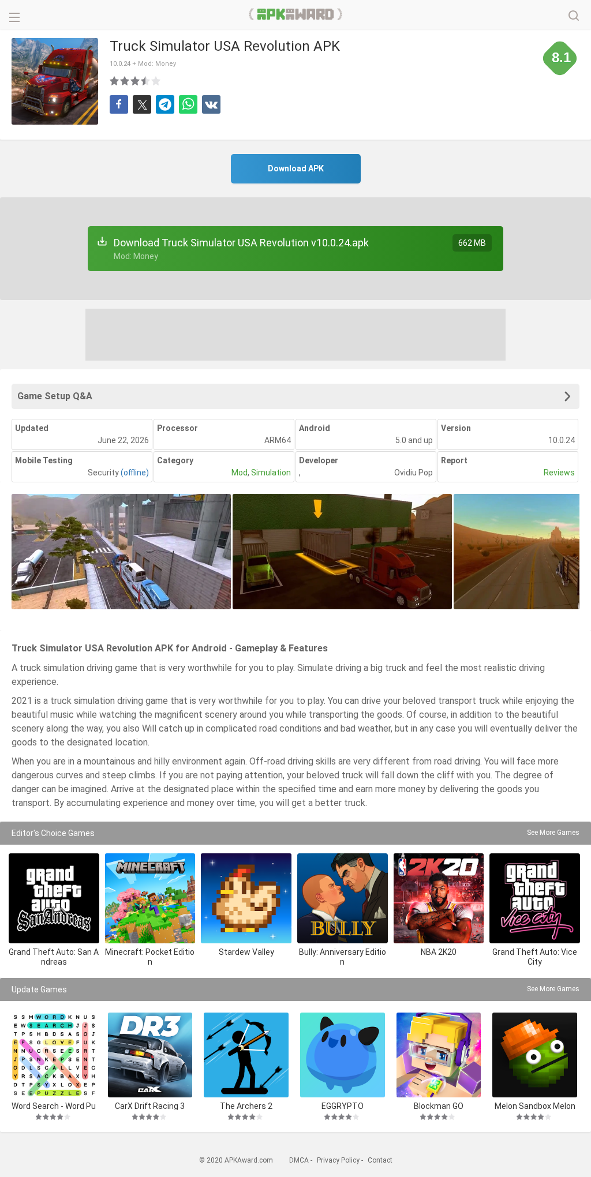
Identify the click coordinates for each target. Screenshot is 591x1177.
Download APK (296, 168)
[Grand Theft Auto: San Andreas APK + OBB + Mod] (54, 898)
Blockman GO (438, 1105)
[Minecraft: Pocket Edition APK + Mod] (150, 898)
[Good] (135, 80)
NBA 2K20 (439, 952)
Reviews (559, 472)
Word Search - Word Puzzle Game (54, 1105)
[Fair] (125, 80)
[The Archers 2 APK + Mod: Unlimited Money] (246, 1055)
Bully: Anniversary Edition (342, 956)
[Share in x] (142, 104)
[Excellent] (156, 80)
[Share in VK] (211, 104)
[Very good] (146, 80)
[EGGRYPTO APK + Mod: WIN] (342, 1055)
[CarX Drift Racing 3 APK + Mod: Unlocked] (150, 1055)
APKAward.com (295, 14)
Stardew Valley (246, 952)
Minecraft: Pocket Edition (149, 956)
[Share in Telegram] (165, 104)
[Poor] (115, 80)
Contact (380, 1160)
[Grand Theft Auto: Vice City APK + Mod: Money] (534, 898)
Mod (239, 472)
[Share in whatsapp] (188, 104)
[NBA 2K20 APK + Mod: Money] (439, 898)
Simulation (271, 472)
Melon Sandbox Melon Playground (535, 1105)
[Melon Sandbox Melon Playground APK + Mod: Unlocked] (534, 1055)
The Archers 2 (246, 1105)
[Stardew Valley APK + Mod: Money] (246, 898)
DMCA (299, 1160)
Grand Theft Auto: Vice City (534, 956)
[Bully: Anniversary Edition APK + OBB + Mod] (342, 898)
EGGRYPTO (342, 1105)
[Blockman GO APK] (439, 1055)
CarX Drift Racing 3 (150, 1105)
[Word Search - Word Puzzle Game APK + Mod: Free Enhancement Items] (54, 1055)
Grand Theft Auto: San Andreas (54, 956)
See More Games (553, 833)
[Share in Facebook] (119, 104)
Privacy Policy (338, 1160)
